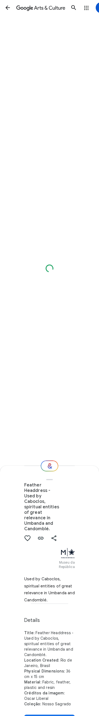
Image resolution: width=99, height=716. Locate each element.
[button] (7, 7)
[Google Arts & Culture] (40, 7)
